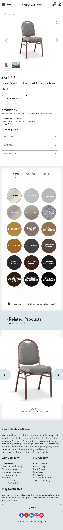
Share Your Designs (43, 480)
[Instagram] (36, 515)
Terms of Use (8, 480)
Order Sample (40, 466)
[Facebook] (21, 515)
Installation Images (42, 478)
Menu (8, 5)
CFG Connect (40, 464)
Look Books (39, 469)
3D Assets (38, 475)
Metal (16, 174)
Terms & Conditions (11, 483)
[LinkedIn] (31, 515)
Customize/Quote (14, 98)
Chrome (30, 174)
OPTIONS (8, 145)
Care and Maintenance (13, 472)
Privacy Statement (10, 469)
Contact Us (7, 464)
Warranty (6, 478)
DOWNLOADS (10, 154)
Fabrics (46, 174)
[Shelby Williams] (31, 5)
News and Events (10, 475)
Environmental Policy (12, 466)
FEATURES (8, 137)
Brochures (38, 472)
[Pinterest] (26, 515)
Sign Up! (31, 507)
